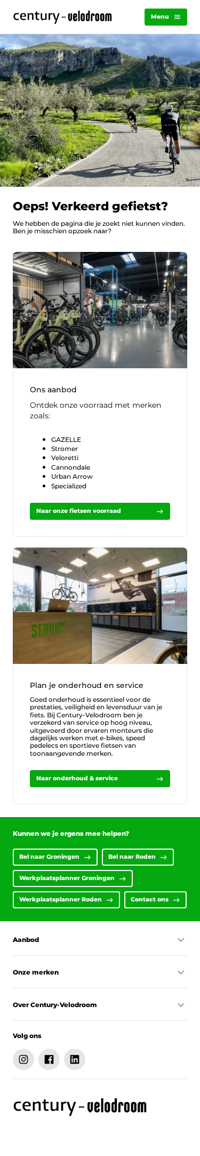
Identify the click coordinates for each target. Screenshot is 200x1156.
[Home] (63, 17)
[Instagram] (23, 1059)
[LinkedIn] (74, 1059)
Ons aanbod (53, 389)
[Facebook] (49, 1059)
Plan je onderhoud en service (86, 685)
